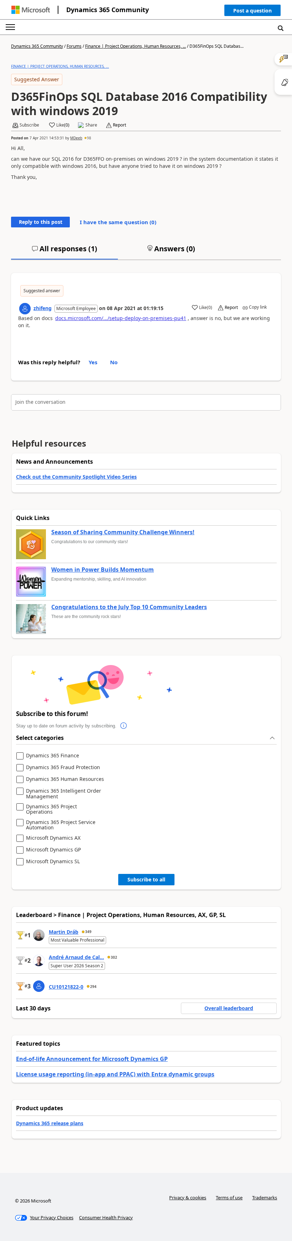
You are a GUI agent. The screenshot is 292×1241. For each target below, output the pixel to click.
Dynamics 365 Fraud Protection (63, 767)
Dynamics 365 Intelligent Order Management (63, 793)
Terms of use (229, 1197)
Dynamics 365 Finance (52, 756)
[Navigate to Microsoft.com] (30, 10)
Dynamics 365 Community (107, 9)
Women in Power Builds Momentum (102, 570)
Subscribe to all (146, 879)
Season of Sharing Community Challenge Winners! (122, 532)
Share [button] (91, 125)
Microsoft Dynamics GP (53, 850)
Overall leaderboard (228, 1008)
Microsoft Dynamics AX (53, 838)
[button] (252, 12)
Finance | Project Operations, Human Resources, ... (135, 46)
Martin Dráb (63, 931)
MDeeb (76, 137)
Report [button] (119, 125)
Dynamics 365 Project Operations (51, 809)
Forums (74, 46)
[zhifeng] (25, 308)
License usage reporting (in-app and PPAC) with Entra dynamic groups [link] (115, 1074)
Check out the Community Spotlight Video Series (76, 476)
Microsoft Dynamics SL (53, 862)
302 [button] (114, 957)
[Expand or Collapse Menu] (10, 27)
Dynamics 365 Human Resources (65, 779)
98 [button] (89, 137)
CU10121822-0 (66, 986)
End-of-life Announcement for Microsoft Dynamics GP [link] (92, 1059)
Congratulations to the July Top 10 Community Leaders (129, 607)
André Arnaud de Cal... (76, 957)
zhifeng (42, 308)
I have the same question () (118, 222)
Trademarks (264, 1197)
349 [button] (88, 931)
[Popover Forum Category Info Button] (123, 726)
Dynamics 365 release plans (49, 1123)
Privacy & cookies (187, 1197)
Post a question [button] (252, 10)
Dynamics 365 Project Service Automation (60, 824)
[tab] (64, 251)
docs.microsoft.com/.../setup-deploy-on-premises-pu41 (120, 318)
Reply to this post (40, 221)
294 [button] (93, 986)
